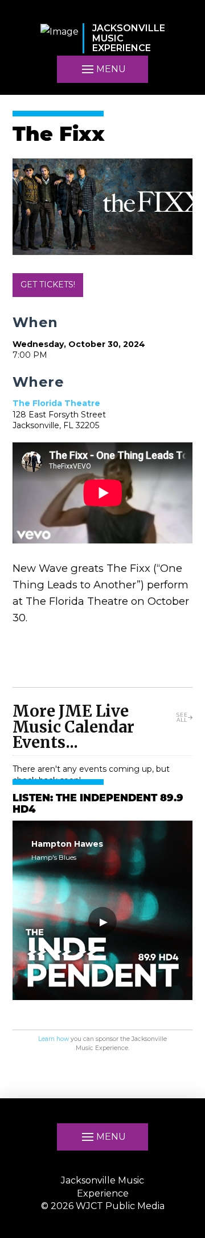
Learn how (53, 1039)
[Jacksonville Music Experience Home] (59, 38)
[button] (102, 69)
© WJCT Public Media (103, 1206)
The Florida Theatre (56, 403)
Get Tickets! (47, 284)
